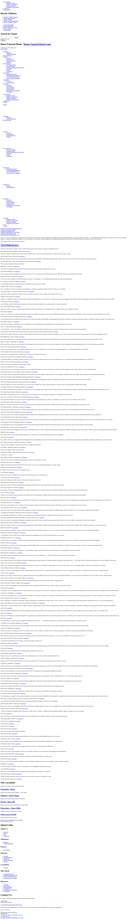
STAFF (5, 102)
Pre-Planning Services (12, 74)
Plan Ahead (6, 73)
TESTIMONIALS (10, 245)
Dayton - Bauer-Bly (11, 5)
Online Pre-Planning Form (13, 77)
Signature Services (11, 66)
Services (5, 57)
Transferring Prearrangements (13, 75)
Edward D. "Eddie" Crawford (11, 17)
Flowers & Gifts (7, 55)
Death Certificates (11, 87)
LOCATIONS (7, 1)
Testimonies (6, 831)
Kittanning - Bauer (11, 3)
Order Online (7, 845)
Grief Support (10, 86)
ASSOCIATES (7, 9)
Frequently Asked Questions (13, 90)
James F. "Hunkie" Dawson (10, 22)
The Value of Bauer (11, 65)
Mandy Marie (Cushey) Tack (10, 27)
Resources (6, 83)
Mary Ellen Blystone (8, 26)
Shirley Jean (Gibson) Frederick (11, 21)
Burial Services (10, 59)
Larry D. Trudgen (8, 19)
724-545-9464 (4, 49)
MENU (5, 104)
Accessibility (10, 91)
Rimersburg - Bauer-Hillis (13, 7)
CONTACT (6, 8)
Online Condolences (11, 54)
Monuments (6, 79)
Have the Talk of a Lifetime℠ (13, 78)
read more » (22, 251)
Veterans (9, 62)
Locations (6, 218)
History (8, 70)
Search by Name (9, 33)
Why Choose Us (7, 63)
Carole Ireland (7, 30)
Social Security (10, 89)
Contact (5, 226)
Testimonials (9, 71)
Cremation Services (11, 61)
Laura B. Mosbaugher (9, 24)
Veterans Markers (11, 82)
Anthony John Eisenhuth (9, 18)
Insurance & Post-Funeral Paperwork (15, 67)
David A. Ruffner (8, 28)
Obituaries (3, 40)
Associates (9, 69)
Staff (5, 224)
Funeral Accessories (8, 855)
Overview (9, 58)
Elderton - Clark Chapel (12, 4)
